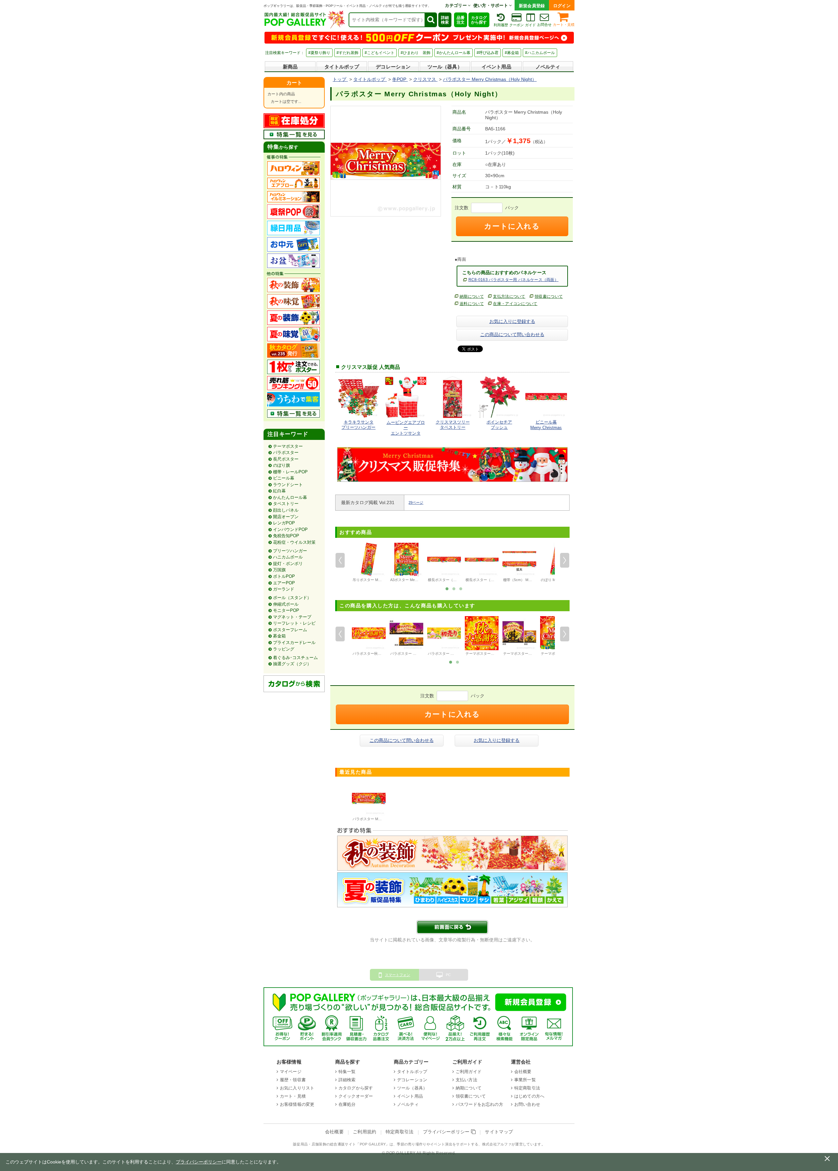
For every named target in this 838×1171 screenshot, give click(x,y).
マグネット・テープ (292, 616)
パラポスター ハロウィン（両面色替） (421, 653)
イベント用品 (496, 66)
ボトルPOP (284, 576)
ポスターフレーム (290, 629)
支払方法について (509, 296)
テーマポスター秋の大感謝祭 (488, 653)
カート (294, 82)
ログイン (562, 5)
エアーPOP (284, 582)
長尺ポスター (286, 459)
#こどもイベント (379, 52)
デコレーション (393, 66)
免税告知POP (286, 535)
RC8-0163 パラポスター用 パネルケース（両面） (513, 279)
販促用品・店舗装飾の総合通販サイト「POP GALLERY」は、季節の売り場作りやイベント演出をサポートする (385, 1144)
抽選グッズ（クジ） (292, 663)
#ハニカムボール (540, 52)
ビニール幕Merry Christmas (546, 425)
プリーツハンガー (290, 550)
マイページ (290, 1071)
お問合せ (544, 25)
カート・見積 (563, 25)
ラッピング (283, 649)
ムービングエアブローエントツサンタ (406, 428)
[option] (369, 563)
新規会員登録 (532, 5)
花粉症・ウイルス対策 (294, 542)
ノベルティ (548, 66)
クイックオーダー (355, 1096)
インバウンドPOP (290, 529)
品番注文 (461, 20)
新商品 (290, 66)
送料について (472, 304)
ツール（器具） (445, 66)
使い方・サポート (491, 5)
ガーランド (283, 589)
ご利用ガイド (469, 1071)
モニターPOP (286, 610)
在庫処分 (347, 1104)
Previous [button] (340, 560)
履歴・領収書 (293, 1079)
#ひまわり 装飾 (415, 52)
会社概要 (523, 1071)
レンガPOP (284, 522)
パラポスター (286, 452)
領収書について (549, 296)
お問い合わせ (527, 1104)
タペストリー (286, 503)
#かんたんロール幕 (453, 52)
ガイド (530, 25)
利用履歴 (501, 25)
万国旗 (279, 569)
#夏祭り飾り (319, 52)
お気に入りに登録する (512, 321)
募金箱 (279, 635)
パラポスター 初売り (444, 653)
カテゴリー (456, 5)
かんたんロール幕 (290, 497)
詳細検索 (445, 20)
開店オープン (286, 516)
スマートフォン (397, 975)
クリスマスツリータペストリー (453, 425)
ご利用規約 (364, 1131)
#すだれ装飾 (347, 52)
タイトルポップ (341, 66)
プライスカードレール (294, 642)
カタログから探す (479, 20)
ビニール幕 (283, 478)
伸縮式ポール (286, 604)
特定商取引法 (527, 1088)
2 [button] (454, 588)
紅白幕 (279, 490)
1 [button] (447, 588)
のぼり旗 (281, 465)
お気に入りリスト (297, 1088)
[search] (430, 20)
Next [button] (564, 560)
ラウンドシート (288, 484)
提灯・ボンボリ (288, 563)
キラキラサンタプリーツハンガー (358, 425)
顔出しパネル (286, 510)
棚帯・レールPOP (290, 471)
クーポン (516, 25)
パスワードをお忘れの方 (479, 1104)
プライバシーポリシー (447, 1131)
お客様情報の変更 (297, 1104)
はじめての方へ (529, 1096)
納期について (472, 296)
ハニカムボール (288, 557)
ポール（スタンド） (292, 597)
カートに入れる (512, 226)
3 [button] (461, 588)
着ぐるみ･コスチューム (295, 657)
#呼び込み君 (488, 52)
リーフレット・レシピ (294, 623)
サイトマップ (499, 1131)
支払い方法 (466, 1079)
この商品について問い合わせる (512, 334)
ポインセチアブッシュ (499, 425)
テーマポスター (288, 446)
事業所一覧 (525, 1079)
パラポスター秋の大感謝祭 (374, 653)
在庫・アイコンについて (515, 304)
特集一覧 (347, 1071)
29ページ (416, 502)
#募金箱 (512, 52)
